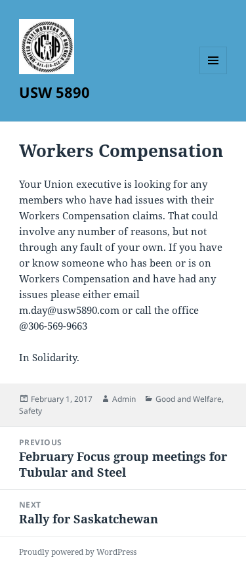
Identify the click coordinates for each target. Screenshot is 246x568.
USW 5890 (54, 92)
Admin (124, 398)
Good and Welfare (188, 398)
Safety (30, 410)
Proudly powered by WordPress (77, 551)
